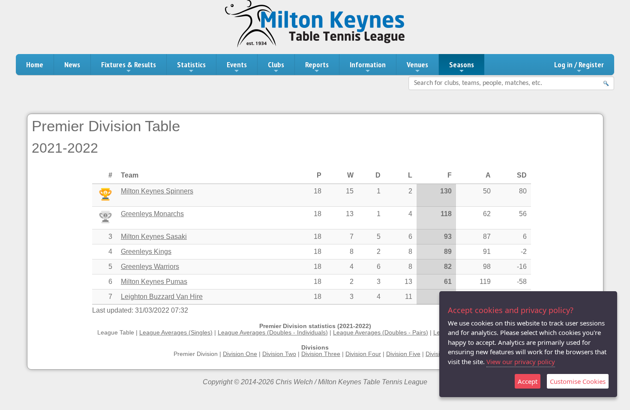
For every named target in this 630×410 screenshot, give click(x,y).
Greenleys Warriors (150, 266)
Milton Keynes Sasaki (154, 236)
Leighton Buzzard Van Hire (162, 296)
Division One (240, 354)
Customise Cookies (578, 381)
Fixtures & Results (128, 64)
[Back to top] (607, 387)
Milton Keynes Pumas (154, 281)
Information (368, 64)
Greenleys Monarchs (152, 213)
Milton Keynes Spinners (157, 191)
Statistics (191, 64)
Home (34, 64)
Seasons (461, 64)
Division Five (403, 354)
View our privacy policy (520, 361)
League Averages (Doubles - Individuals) (273, 332)
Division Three (320, 354)
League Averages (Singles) (176, 332)
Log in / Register (579, 64)
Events (237, 64)
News (72, 64)
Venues (417, 64)
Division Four (363, 354)
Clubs (276, 64)
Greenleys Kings (146, 251)
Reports (317, 64)
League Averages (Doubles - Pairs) (380, 332)
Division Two (279, 354)
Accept (527, 381)
